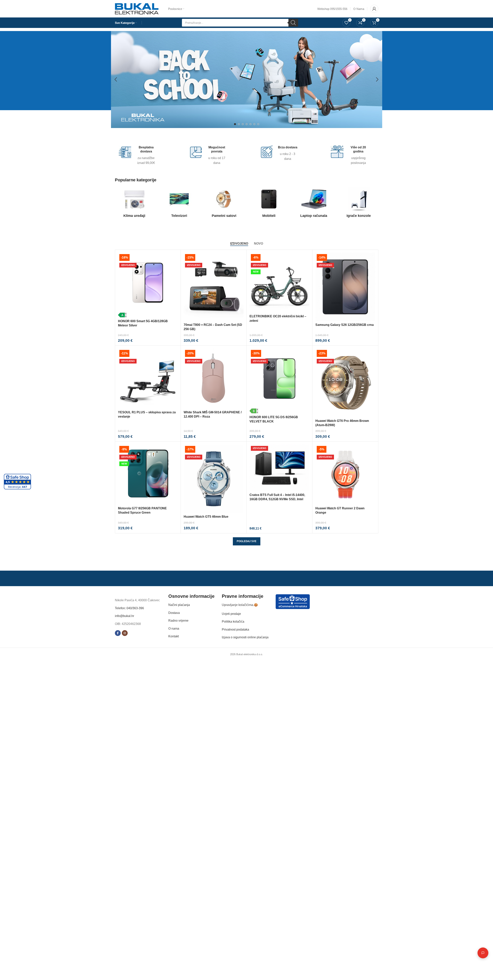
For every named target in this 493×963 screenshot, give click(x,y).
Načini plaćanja (179, 605)
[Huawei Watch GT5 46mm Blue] (213, 479)
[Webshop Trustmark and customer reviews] (292, 601)
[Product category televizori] (179, 203)
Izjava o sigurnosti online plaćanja (245, 637)
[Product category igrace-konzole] (358, 203)
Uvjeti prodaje (231, 613)
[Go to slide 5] (250, 124)
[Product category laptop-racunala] (313, 203)
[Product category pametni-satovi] (224, 203)
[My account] (374, 9)
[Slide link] (246, 79)
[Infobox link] (138, 155)
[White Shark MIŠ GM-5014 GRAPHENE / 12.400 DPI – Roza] (213, 378)
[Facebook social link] (118, 633)
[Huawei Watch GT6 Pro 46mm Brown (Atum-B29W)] (345, 383)
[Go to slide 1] (235, 124)
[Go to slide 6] (254, 124)
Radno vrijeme (178, 620)
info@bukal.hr (124, 616)
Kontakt (173, 636)
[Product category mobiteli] (269, 203)
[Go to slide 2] (239, 124)
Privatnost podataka (235, 629)
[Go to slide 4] (247, 124)
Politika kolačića (233, 621)
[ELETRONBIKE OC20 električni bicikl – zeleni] (279, 283)
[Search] (293, 23)
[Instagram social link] (125, 633)
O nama (173, 628)
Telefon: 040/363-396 (129, 608)
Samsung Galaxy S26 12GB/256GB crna (344, 324)
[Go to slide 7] (258, 124)
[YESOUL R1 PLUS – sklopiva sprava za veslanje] (148, 378)
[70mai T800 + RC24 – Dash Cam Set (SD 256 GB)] (213, 287)
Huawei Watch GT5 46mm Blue (206, 516)
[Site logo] (136, 8)
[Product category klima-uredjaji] (134, 203)
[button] (116, 79)
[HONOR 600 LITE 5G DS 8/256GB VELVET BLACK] (279, 381)
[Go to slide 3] (243, 124)
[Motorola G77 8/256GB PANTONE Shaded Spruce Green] (148, 474)
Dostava (174, 612)
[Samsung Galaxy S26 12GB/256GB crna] (345, 287)
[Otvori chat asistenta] (483, 952)
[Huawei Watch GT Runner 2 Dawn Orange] (345, 474)
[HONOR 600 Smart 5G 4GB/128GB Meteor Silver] (148, 285)
